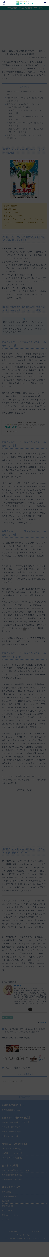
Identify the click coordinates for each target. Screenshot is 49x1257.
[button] (44, 661)
